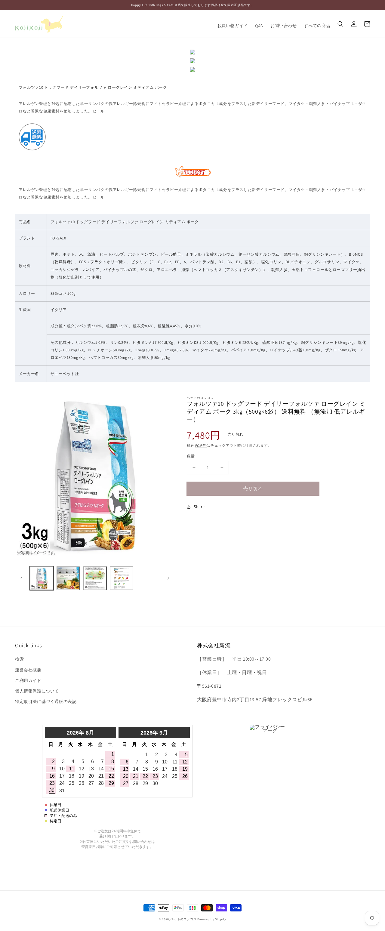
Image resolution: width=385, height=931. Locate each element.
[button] (340, 24)
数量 (191, 456)
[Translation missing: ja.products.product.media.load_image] (42, 578)
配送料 (201, 445)
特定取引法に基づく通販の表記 (45, 701)
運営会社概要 (28, 670)
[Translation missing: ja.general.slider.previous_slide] (21, 578)
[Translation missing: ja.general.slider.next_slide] (168, 578)
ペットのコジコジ (183, 919)
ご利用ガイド (28, 680)
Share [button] (199, 506)
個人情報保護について (37, 691)
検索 (19, 659)
